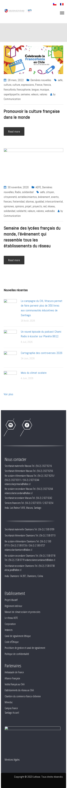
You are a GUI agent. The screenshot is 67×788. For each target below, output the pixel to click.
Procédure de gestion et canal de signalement (25, 648)
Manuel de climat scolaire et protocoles (22, 612)
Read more (14, 131)
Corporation (10, 624)
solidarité (21, 211)
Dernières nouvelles (41, 80)
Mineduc (9, 702)
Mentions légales (12, 759)
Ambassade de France (14, 672)
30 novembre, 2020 (18, 187)
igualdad (39, 201)
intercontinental (54, 201)
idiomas (30, 201)
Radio (18, 192)
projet (28, 206)
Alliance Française (12, 678)
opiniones (9, 206)
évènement (44, 197)
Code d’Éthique (12, 642)
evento (55, 197)
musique (44, 89)
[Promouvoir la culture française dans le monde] (33, 59)
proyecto (37, 206)
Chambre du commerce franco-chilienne (23, 696)
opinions (19, 206)
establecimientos (27, 197)
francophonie (24, 89)
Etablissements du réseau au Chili (19, 690)
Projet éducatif (11, 600)
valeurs (35, 94)
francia (47, 84)
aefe (60, 80)
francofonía (10, 89)
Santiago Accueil (12, 712)
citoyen (50, 192)
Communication (12, 99)
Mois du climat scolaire (34, 373)
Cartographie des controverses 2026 (41, 353)
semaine (25, 94)
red (45, 206)
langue (35, 89)
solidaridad (28, 192)
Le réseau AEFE (11, 618)
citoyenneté (10, 197)
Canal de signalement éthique (18, 636)
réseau (51, 206)
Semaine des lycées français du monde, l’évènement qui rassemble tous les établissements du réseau (32, 237)
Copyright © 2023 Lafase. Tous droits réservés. (38, 776)
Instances (8, 630)
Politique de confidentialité (17, 654)
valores (43, 94)
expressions (27, 84)
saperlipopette (12, 94)
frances (8, 201)
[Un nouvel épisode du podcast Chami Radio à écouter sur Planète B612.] (10, 336)
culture (16, 84)
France (38, 84)
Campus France (11, 708)
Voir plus (8, 394)
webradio (50, 211)
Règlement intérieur (13, 606)
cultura (7, 84)
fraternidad (19, 201)
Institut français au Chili (15, 684)
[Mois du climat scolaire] (10, 377)
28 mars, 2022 (16, 80)
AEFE (38, 187)
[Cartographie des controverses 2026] (10, 357)
